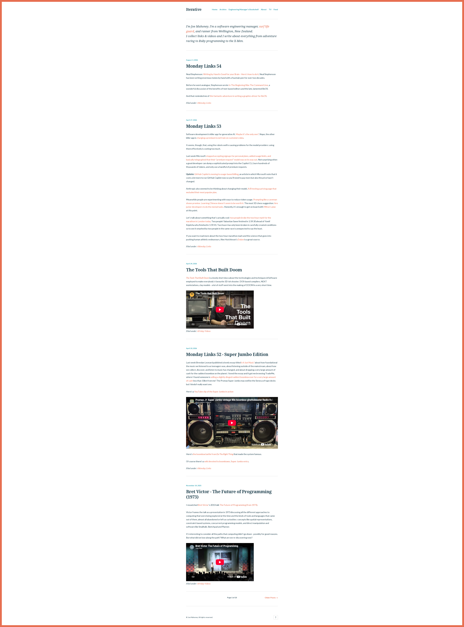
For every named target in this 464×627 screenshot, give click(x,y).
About (264, 9)
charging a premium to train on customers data (220, 137)
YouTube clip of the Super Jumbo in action (213, 391)
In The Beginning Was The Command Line (248, 85)
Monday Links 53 (203, 126)
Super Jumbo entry (240, 461)
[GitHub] (187, 611)
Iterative (193, 9)
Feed (276, 9)
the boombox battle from (213, 454)
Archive (223, 9)
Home (214, 9)
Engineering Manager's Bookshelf (244, 9)
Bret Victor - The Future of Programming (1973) (229, 494)
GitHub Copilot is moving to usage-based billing (216, 174)
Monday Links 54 (203, 66)
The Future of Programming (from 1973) (238, 505)
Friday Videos (204, 331)
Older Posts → (271, 597)
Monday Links (204, 103)
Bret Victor (203, 505)
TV (270, 9)
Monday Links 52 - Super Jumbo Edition (227, 354)
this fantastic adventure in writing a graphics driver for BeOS (238, 96)
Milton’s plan (270, 206)
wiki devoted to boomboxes (217, 461)
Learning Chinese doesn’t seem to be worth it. (222, 203)
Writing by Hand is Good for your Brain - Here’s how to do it (231, 74)
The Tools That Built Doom (214, 270)
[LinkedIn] (191, 611)
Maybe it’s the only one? (247, 134)
